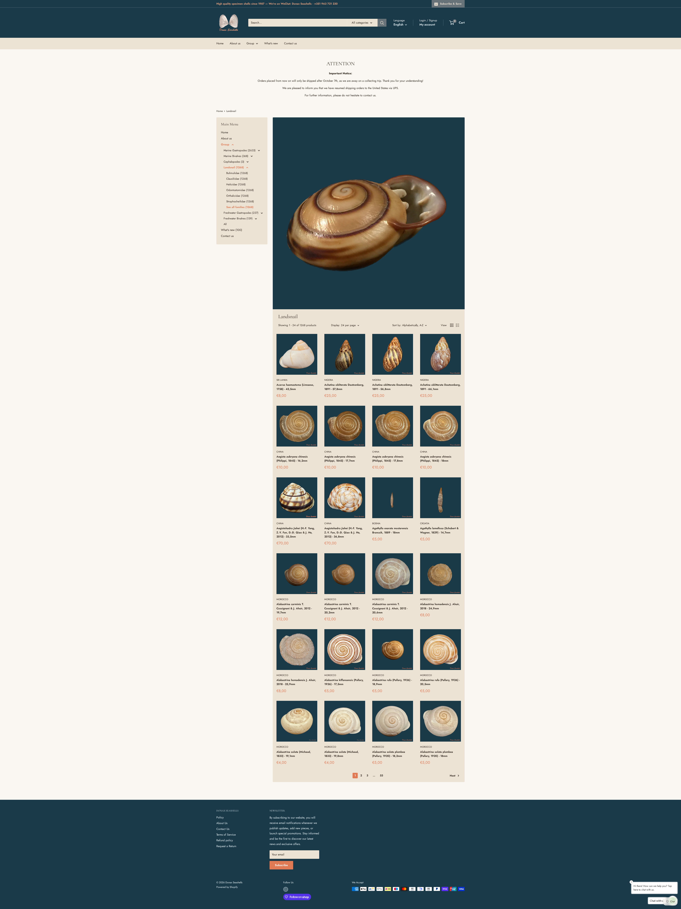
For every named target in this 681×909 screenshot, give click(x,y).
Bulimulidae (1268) (237, 173)
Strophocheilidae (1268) (240, 201)
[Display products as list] (457, 325)
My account (427, 24)
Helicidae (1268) (236, 184)
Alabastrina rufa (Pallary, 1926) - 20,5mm (440, 682)
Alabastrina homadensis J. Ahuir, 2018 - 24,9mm (440, 606)
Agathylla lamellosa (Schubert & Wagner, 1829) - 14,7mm (439, 530)
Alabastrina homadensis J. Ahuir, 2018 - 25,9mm (296, 682)
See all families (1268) (239, 207)
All (225, 224)
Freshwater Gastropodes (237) (241, 213)
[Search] (382, 23)
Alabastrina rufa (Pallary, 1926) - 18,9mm (392, 682)
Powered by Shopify (227, 887)
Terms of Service (226, 835)
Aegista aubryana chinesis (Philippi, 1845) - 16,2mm (292, 459)
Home (219, 43)
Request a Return (226, 846)
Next (452, 776)
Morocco (282, 599)
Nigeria (328, 380)
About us (235, 43)
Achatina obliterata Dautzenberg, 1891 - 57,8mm (344, 387)
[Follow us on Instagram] (285, 889)
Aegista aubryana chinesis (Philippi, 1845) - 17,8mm (387, 459)
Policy (220, 817)
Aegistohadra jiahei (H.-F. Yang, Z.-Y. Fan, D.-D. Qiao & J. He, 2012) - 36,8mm (343, 532)
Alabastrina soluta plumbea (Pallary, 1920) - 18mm (436, 754)
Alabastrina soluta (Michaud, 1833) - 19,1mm (293, 754)
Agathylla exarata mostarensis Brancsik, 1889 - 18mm (390, 530)
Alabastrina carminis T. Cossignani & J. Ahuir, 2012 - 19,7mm (294, 608)
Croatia (424, 523)
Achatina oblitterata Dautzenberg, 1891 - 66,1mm (440, 387)
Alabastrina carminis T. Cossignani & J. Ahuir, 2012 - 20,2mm (342, 608)
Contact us (290, 43)
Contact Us (222, 829)
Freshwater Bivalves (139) (238, 218)
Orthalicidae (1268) (237, 196)
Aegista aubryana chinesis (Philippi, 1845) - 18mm (435, 459)
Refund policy (224, 840)
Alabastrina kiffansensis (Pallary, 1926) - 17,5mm (344, 682)
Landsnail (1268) (234, 167)
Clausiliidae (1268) (237, 179)
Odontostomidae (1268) (240, 190)
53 (381, 775)
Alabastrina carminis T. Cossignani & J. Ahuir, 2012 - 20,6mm (390, 608)
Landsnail (231, 111)
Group (250, 43)
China (280, 451)
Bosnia (376, 523)
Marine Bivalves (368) (236, 156)
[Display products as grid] (451, 325)
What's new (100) (231, 230)
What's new (271, 43)
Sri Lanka (281, 380)
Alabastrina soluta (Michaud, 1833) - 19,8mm (341, 754)
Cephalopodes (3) (234, 162)
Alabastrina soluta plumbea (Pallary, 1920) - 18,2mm (388, 754)
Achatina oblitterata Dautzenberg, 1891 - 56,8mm (392, 387)
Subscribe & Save (450, 4)
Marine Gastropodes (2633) (240, 150)
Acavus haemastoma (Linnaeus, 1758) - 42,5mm (295, 387)
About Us (221, 823)
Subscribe (281, 865)
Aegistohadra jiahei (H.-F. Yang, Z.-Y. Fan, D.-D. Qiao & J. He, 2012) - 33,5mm (295, 532)
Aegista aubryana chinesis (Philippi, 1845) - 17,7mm (340, 459)
